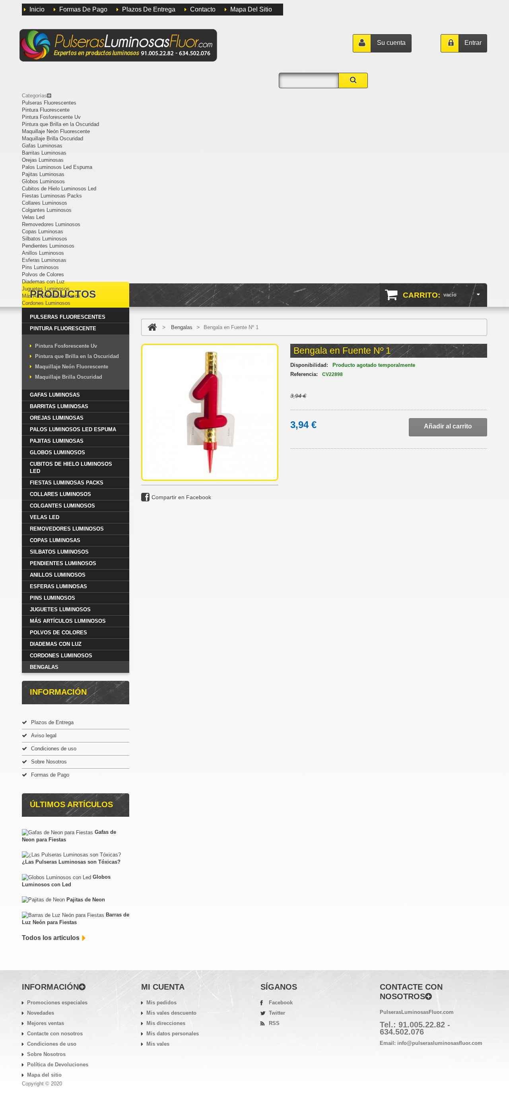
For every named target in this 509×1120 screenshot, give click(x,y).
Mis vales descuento (171, 1013)
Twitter (277, 1013)
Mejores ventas (45, 1023)
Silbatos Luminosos (44, 239)
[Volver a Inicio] (152, 327)
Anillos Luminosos (43, 253)
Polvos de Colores (43, 274)
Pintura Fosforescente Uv (51, 117)
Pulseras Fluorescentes (49, 103)
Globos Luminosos (43, 181)
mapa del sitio (251, 9)
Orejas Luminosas (43, 160)
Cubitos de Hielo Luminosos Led (59, 189)
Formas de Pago (83, 9)
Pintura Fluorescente (46, 110)
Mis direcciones (165, 1023)
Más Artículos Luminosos (51, 296)
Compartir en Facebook (181, 497)
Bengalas (44, 667)
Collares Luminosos (44, 203)
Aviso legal (43, 735)
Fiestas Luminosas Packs (52, 196)
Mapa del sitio (44, 1075)
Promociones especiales (57, 1003)
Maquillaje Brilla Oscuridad (52, 138)
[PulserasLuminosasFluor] (118, 45)
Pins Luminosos (40, 267)
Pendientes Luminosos (48, 246)
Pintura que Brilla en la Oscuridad (60, 124)
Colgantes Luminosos (47, 210)
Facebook (281, 1003)
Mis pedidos (161, 1003)
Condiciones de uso (53, 749)
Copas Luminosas (42, 231)
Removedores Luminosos (51, 224)
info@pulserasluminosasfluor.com (439, 1043)
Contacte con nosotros (55, 1034)
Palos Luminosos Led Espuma (57, 167)
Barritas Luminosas (44, 153)
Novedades (40, 1013)
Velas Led (33, 217)
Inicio (37, 9)
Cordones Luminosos (46, 303)
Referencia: (304, 374)
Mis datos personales (172, 1034)
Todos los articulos (51, 937)
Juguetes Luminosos (46, 289)
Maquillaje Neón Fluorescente (56, 131)
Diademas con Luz (43, 282)
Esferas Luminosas (44, 260)
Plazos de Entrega (148, 9)
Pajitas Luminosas (43, 174)
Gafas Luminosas (42, 146)
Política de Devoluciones (57, 1065)
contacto (203, 9)
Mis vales (157, 1044)
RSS (274, 1023)
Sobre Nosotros (49, 762)
